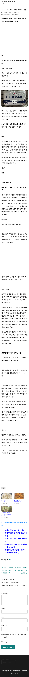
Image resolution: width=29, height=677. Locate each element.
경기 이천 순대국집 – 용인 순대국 (14, 530)
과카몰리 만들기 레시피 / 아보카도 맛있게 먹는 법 (6, 514)
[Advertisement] (14, 39)
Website (4, 625)
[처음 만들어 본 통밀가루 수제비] (6, 496)
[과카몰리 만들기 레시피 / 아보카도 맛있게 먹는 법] (6, 509)
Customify (15, 673)
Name (3, 608)
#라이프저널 (16, 12)
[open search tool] (27, 2)
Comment (5, 593)
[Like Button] (3, 488)
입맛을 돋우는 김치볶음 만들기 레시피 (19, 501)
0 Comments (16, 14)
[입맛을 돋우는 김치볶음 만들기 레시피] (19, 496)
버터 (9, 560)
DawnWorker (8, 1)
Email (3, 617)
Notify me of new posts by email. (14, 642)
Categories (5, 659)
